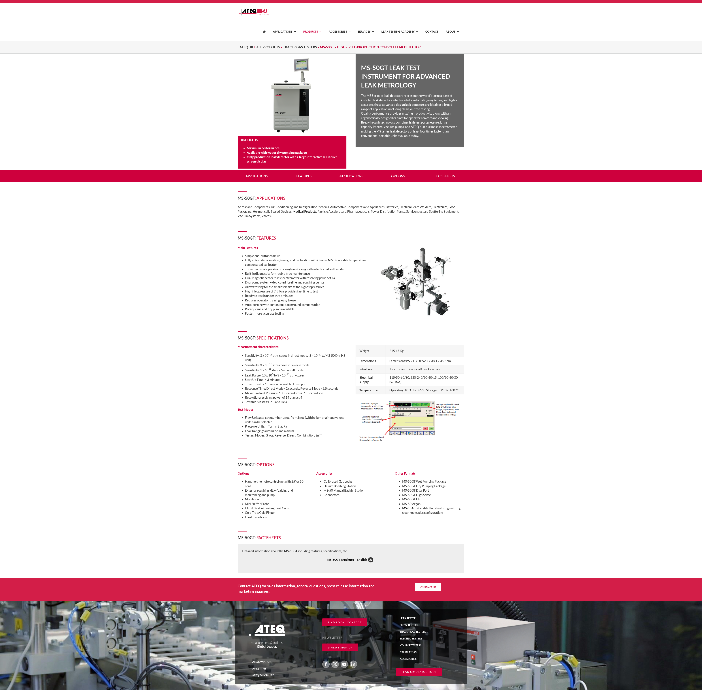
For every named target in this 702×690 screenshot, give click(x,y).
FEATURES (304, 176)
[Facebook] (326, 664)
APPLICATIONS (257, 176)
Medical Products (304, 211)
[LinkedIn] (353, 664)
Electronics (440, 207)
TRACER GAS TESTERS (300, 47)
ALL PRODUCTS (268, 47)
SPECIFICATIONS (351, 176)
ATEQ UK (246, 47)
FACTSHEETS (445, 176)
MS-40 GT (409, 508)
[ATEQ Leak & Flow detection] (264, 31)
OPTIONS (398, 176)
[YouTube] (344, 664)
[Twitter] (335, 664)
